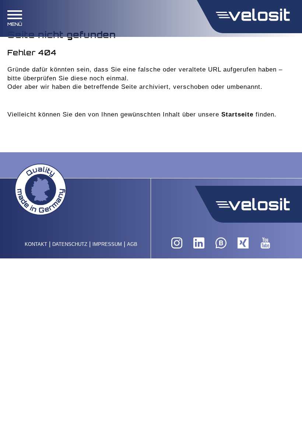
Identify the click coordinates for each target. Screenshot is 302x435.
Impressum (107, 244)
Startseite (237, 114)
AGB (132, 244)
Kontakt (36, 244)
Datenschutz (69, 244)
